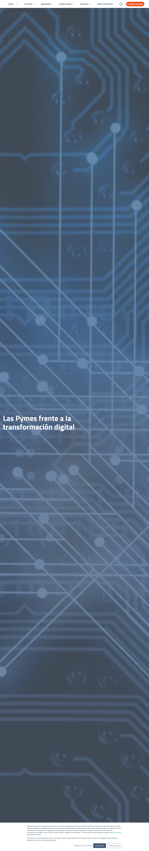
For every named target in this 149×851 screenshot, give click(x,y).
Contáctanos (135, 4)
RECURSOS (84, 4)
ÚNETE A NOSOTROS (105, 4)
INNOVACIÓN (46, 4)
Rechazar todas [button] (114, 846)
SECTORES (28, 4)
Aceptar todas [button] (99, 846)
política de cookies (115, 832)
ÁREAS (10, 4)
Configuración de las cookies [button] (82, 846)
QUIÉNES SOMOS (65, 4)
